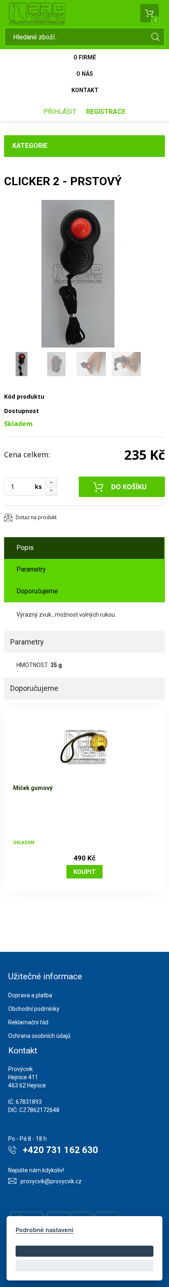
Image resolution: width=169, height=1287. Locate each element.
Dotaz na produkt (36, 517)
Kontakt (84, 90)
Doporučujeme (37, 591)
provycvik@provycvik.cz (51, 1181)
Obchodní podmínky (33, 1009)
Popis (25, 548)
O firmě (84, 57)
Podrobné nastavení (44, 1229)
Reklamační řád (28, 1022)
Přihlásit (59, 112)
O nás (84, 73)
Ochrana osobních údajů (39, 1036)
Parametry (31, 569)
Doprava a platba (30, 995)
